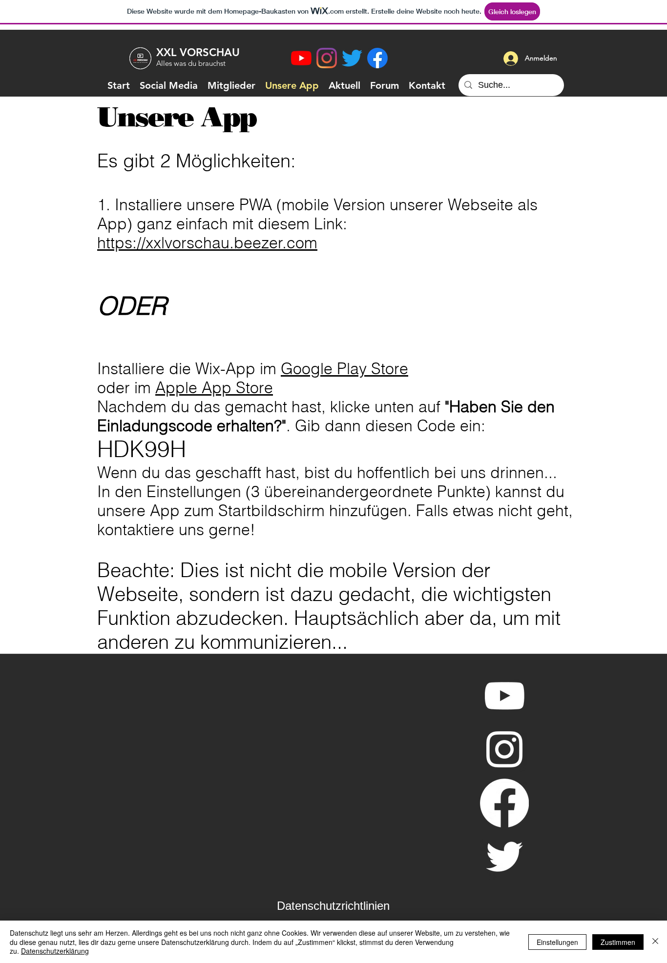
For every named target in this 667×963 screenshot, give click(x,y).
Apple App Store (214, 387)
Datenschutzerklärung (55, 951)
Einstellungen (557, 942)
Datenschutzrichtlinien (333, 905)
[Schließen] (655, 941)
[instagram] (326, 58)
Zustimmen (618, 942)
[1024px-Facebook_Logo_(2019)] (377, 58)
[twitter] (352, 58)
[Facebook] (504, 803)
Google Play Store (344, 368)
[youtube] (301, 58)
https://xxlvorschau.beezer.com (207, 242)
